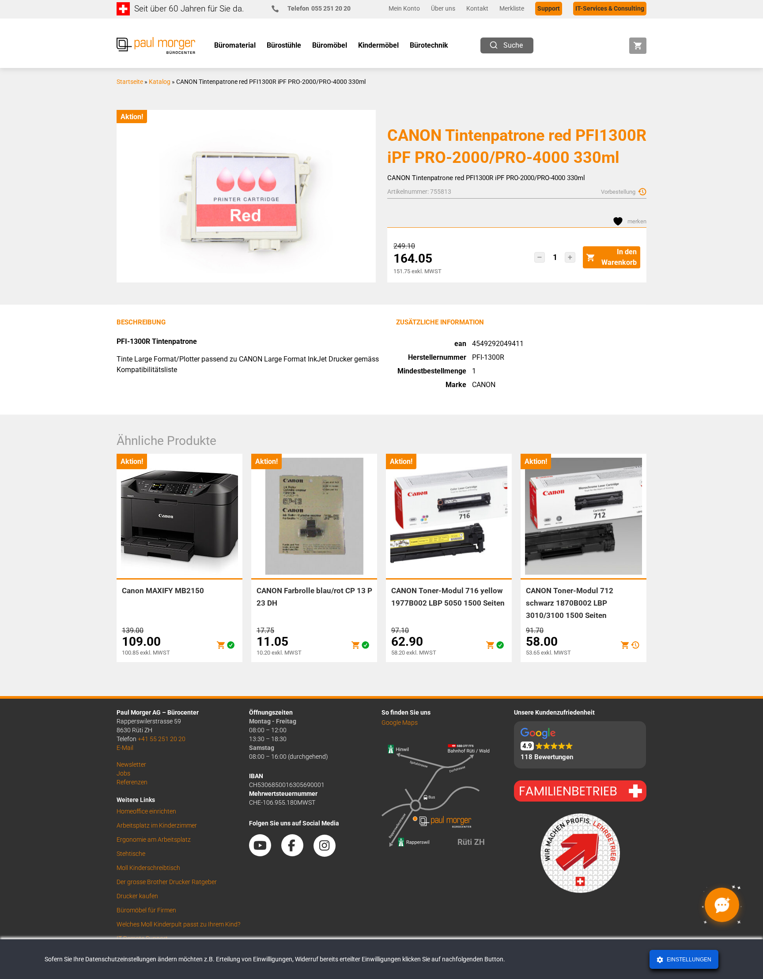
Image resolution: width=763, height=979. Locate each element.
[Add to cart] (221, 645)
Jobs (123, 773)
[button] (539, 257)
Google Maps (400, 722)
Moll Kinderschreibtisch (148, 867)
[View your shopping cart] (637, 46)
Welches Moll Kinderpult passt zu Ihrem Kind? (178, 924)
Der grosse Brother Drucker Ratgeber (167, 881)
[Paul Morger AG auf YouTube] (264, 853)
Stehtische (131, 853)
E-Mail (125, 747)
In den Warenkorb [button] (619, 257)
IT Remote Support (142, 938)
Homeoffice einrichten (146, 811)
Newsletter (131, 764)
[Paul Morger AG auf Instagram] (329, 853)
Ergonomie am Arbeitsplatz (154, 839)
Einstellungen (688, 959)
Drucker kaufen (137, 896)
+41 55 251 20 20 (161, 738)
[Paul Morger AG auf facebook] (296, 853)
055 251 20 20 (319, 8)
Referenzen (132, 782)
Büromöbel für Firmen (146, 910)
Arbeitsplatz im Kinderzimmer (157, 825)
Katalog (159, 81)
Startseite (130, 81)
